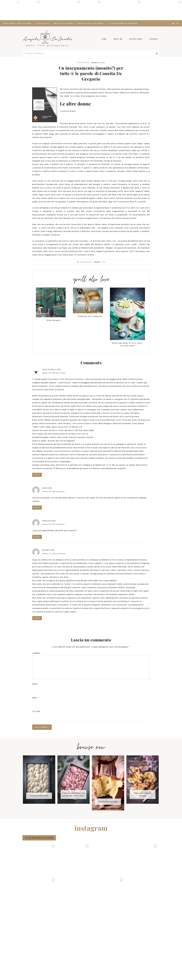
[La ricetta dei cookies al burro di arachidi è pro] (91, 10)
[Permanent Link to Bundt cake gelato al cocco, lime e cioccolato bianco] (127, 339)
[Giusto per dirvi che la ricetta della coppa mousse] (172, 10)
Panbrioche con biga (108, 801)
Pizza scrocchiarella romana (143, 794)
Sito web (36, 711)
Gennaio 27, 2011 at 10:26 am (53, 554)
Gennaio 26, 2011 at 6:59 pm (53, 492)
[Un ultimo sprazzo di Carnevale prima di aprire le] (111, 10)
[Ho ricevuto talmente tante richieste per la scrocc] (152, 10)
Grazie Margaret (53, 320)
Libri (103, 262)
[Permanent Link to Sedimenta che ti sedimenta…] (88, 312)
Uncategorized (83, 63)
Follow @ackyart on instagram (39, 838)
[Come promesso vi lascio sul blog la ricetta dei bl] (10, 10)
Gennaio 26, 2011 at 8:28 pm (53, 524)
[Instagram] (173, 20)
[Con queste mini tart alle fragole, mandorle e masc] (30, 10)
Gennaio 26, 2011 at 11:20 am (53, 373)
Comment (36, 653)
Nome (35, 684)
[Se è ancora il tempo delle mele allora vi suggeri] (71, 10)
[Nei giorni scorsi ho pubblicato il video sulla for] (50, 10)
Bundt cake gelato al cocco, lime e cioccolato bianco (127, 344)
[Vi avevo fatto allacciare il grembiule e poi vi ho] (131, 10)
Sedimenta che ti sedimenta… (90, 316)
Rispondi (37, 475)
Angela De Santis (47, 38)
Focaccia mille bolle (39, 795)
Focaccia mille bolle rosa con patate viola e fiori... (73, 794)
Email (35, 698)
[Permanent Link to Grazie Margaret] (51, 316)
